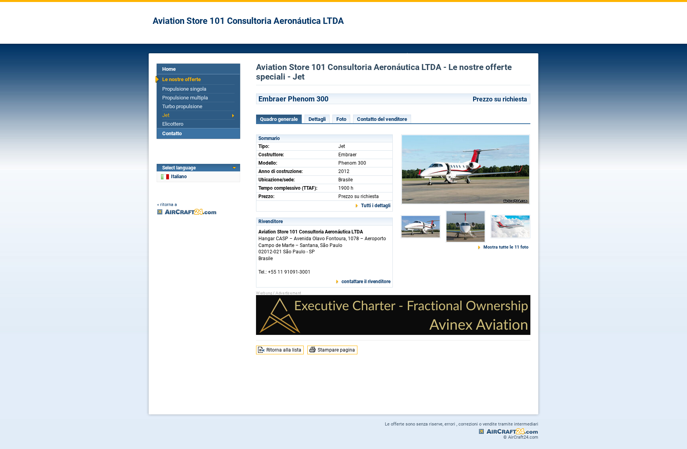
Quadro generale (279, 119)
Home (169, 69)
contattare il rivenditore (366, 281)
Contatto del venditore (382, 119)
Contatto (172, 133)
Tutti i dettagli (375, 205)
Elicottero (172, 124)
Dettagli (317, 119)
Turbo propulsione (182, 106)
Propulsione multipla (185, 98)
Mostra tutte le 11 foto (505, 247)
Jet (165, 115)
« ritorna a (167, 204)
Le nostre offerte (181, 79)
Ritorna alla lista (283, 350)
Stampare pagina (336, 350)
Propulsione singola (184, 89)
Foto (341, 119)
